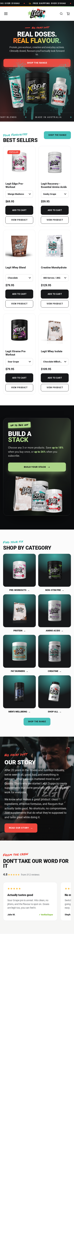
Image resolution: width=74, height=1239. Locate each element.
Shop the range (37, 721)
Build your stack (37, 467)
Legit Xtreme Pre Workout (15, 353)
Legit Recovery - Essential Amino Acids (54, 185)
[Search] (61, 13)
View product (19, 220)
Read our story (21, 828)
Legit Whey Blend (16, 267)
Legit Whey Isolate (51, 351)
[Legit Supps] (37, 14)
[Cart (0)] (68, 13)
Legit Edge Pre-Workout (15, 185)
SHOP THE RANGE (57, 135)
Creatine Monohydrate (54, 267)
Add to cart (19, 210)
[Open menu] (5, 14)
